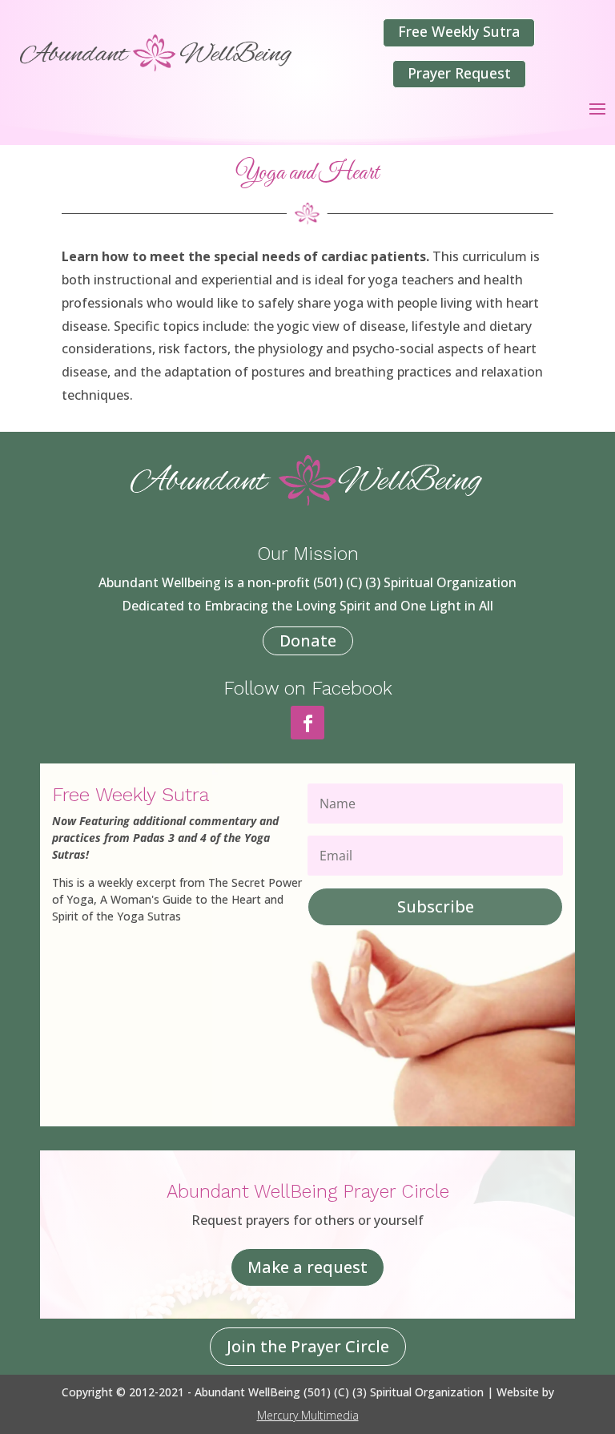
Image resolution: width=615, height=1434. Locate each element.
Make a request (307, 1267)
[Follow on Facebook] (307, 722)
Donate (307, 640)
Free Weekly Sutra (459, 31)
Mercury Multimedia (308, 1415)
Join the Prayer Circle (308, 1346)
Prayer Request (459, 73)
